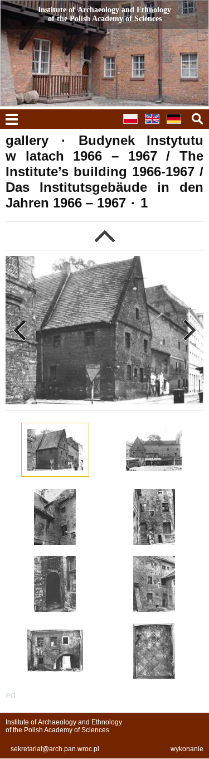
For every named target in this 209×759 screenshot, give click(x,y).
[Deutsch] (177, 125)
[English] (155, 125)
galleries (104, 235)
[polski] (133, 125)
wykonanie (187, 749)
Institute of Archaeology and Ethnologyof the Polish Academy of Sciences (64, 726)
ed (11, 695)
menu (12, 119)
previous (19, 330)
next (189, 330)
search (197, 119)
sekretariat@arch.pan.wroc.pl (55, 749)
